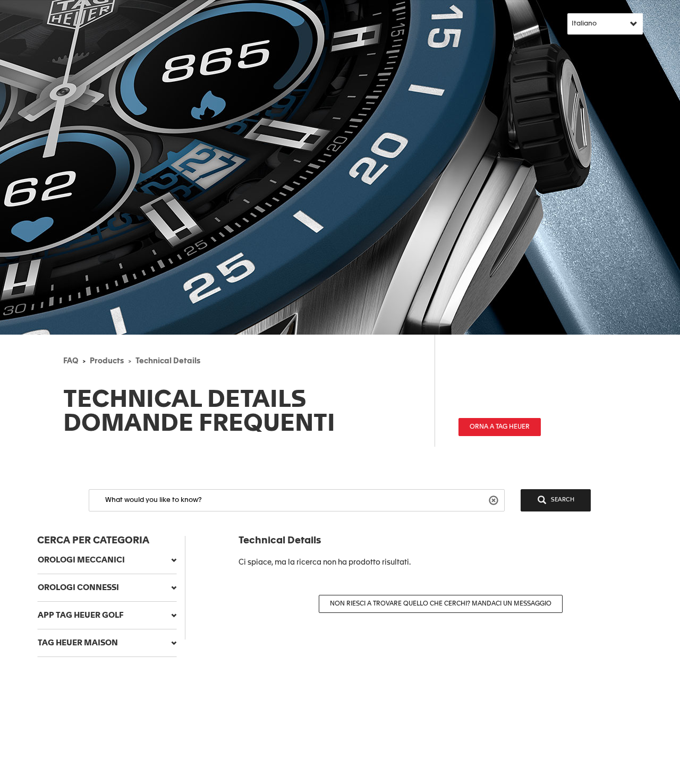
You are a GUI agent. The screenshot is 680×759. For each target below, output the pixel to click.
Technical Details (167, 361)
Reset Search (495, 499)
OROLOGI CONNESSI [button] (78, 588)
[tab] (107, 560)
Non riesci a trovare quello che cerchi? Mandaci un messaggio (440, 604)
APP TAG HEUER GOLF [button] (81, 615)
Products (107, 361)
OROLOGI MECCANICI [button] (81, 560)
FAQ (70, 361)
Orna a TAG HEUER (500, 427)
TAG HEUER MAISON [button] (78, 643)
